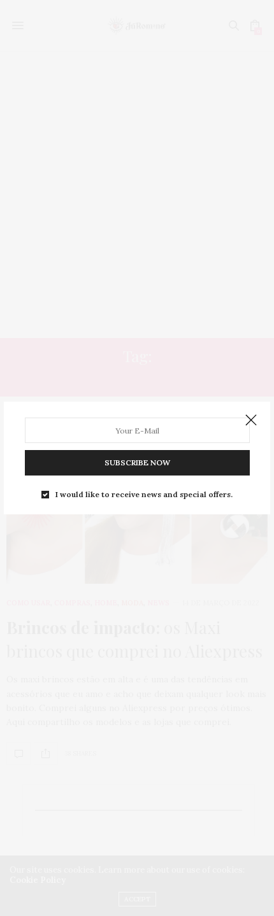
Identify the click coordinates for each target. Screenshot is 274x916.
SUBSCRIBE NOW (137, 462)
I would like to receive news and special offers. (144, 494)
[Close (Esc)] (251, 420)
